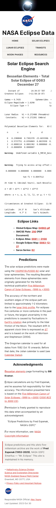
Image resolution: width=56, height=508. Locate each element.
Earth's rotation (13, 322)
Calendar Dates (13, 355)
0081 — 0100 (39, 238)
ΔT (46, 329)
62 (33, 250)
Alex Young (36, 499)
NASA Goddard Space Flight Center (22, 476)
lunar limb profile (26, 307)
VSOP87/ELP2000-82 (27, 270)
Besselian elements (15, 371)
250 (34, 231)
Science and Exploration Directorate (21, 472)
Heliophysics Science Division (20, 469)
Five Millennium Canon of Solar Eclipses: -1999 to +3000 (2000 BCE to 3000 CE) (28, 397)
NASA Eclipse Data (28, 33)
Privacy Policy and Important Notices (23, 483)
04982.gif (44, 228)
